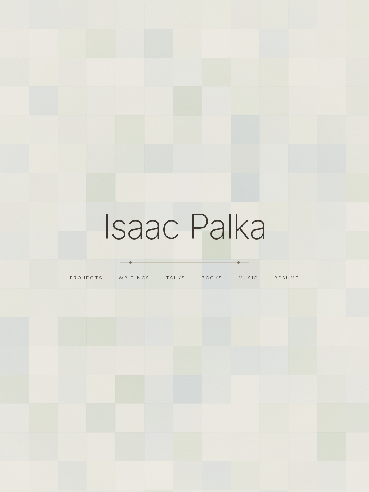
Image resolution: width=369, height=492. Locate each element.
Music (248, 278)
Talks (175, 278)
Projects (86, 278)
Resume (286, 278)
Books (212, 278)
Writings (134, 278)
